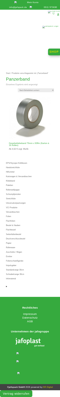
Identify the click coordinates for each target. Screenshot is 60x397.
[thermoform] (29, 362)
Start (8, 73)
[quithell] (29, 354)
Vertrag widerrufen (16, 393)
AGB (30, 321)
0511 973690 (50, 7)
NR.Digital (48, 387)
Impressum (30, 314)
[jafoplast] (29, 343)
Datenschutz (30, 317)
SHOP (54, 51)
